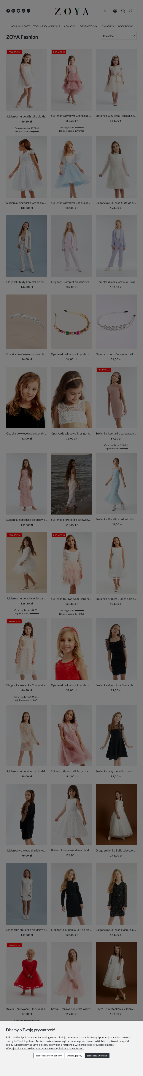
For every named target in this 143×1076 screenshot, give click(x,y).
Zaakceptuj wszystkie (97, 1055)
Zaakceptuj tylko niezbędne (49, 1055)
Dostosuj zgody (74, 1055)
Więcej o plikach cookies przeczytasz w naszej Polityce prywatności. (45, 1048)
